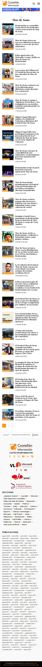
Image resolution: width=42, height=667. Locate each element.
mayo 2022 (32, 569)
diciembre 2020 (26, 581)
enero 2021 (15, 581)
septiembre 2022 (30, 566)
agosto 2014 (6, 635)
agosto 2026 (6, 536)
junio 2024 (24, 552)
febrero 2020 (24, 588)
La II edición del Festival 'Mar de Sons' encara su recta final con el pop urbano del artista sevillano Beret (26, 269)
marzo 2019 (32, 595)
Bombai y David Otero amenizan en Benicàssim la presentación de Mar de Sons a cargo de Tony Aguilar (26, 220)
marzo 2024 (14, 555)
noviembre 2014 (7, 633)
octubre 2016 (18, 616)
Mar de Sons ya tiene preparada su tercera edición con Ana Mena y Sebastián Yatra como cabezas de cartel (26, 203)
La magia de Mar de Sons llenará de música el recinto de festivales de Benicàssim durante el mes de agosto (27, 366)
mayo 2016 (32, 619)
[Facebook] (10, 456)
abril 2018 (5, 604)
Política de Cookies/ (17, 665)
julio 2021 (28, 576)
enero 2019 (15, 597)
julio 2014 (15, 635)
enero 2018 (33, 604)
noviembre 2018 (7, 600)
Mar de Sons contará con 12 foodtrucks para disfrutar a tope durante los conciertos (27, 88)
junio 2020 (24, 585)
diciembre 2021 (7, 574)
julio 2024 (15, 552)
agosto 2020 (6, 585)
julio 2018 (15, 602)
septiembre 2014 (30, 633)
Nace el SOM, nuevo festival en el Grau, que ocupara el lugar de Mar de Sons (26, 399)
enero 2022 (34, 571)
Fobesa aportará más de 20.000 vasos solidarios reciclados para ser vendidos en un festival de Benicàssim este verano (27, 286)
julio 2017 (28, 609)
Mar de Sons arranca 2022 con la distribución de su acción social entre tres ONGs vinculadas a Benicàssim (27, 252)
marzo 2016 (14, 621)
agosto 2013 (19, 642)
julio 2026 (15, 536)
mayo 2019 (14, 595)
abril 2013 (23, 645)
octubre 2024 (19, 550)
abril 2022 (5, 571)
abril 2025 (23, 545)
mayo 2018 (32, 602)
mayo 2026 (32, 536)
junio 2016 (23, 619)
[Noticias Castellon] (10, 3)
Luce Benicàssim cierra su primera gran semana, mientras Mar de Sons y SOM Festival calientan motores (27, 318)
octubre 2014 (19, 633)
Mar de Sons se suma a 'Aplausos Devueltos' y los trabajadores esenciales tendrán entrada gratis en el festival (27, 104)
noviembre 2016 (7, 616)
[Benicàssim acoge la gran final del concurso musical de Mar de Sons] (8, 171)
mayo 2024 (33, 552)
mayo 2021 (14, 578)
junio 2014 (23, 635)
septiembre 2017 (7, 609)
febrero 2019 (6, 597)
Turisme (5, 190)
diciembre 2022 (27, 564)
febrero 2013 (6, 647)
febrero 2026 (24, 538)
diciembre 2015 (7, 623)
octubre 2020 (19, 583)
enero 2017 (15, 614)
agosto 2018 (6, 602)
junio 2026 (23, 536)
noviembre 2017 (19, 607)
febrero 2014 (24, 637)
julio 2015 (28, 626)
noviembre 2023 (19, 557)
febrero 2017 (6, 614)
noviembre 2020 (7, 583)
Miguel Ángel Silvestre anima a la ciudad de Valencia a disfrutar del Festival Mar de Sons (26, 120)
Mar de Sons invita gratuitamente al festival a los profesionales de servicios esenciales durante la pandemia (26, 186)
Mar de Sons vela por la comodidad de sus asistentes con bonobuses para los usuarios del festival (27, 155)
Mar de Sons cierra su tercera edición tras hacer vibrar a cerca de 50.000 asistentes (27, 43)
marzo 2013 (32, 645)
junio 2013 (5, 645)
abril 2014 (5, 637)
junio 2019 (5, 595)
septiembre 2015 (7, 626)
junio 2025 (5, 545)
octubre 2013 (30, 640)
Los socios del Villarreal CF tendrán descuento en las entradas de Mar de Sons (27, 73)
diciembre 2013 (7, 640)
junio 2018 (23, 602)
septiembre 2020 (30, 583)
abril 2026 (5, 538)
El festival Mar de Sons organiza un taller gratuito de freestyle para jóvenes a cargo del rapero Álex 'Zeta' (27, 349)
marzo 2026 (14, 538)
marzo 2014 (14, 637)
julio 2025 (28, 543)
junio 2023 (5, 562)
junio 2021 (5, 578)
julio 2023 (28, 559)
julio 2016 (15, 619)
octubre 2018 (18, 600)
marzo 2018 (14, 604)
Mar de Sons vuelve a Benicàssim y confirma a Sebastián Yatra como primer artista (26, 236)
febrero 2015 (6, 630)
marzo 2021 (32, 578)
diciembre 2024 (27, 548)
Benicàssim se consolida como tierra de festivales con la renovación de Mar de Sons (27, 28)
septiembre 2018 (30, 600)
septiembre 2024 (30, 550)
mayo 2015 (14, 628)
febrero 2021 (6, 581)
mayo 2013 (14, 645)
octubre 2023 (31, 557)
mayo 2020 (33, 585)
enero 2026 (34, 538)
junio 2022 (23, 569)
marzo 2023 (33, 562)
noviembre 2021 (19, 574)
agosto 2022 (6, 569)
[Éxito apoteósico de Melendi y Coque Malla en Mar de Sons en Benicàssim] (8, 59)
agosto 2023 (19, 559)
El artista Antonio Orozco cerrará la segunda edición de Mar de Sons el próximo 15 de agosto (27, 414)
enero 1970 (18, 649)
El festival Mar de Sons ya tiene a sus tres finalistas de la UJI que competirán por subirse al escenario (27, 302)
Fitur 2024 (6, 34)
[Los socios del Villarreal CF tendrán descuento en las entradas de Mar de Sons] (8, 74)
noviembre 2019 (19, 590)
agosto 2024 (6, 552)
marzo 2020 (14, 588)
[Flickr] (27, 456)
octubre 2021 (30, 574)
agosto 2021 (19, 576)
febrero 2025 (6, 548)
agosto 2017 (19, 609)
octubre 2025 (30, 540)
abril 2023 (23, 562)
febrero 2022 (24, 571)
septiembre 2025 (7, 543)
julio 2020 (15, 585)
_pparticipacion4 (8, 108)
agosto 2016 (6, 619)
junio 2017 (5, 611)
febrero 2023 (6, 564)
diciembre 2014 (26, 630)
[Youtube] (23, 456)
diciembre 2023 (7, 557)
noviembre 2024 (7, 550)
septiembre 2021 (7, 576)
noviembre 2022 (7, 566)
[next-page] (13, 425)
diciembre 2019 (7, 590)
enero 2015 (15, 630)
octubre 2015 (30, 623)
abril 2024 (5, 555)
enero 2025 (16, 548)
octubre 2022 (19, 566)
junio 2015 (5, 628)
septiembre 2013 (7, 642)
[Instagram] (18, 456)
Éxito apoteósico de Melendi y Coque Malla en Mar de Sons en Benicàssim (27, 58)
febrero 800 (27, 649)
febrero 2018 (24, 604)
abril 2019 (23, 595)
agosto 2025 (19, 543)
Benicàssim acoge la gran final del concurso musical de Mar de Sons (27, 170)
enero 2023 (16, 564)
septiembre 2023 (7, 559)
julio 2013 (28, 642)
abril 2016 (5, 621)
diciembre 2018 (26, 597)
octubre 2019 (30, 590)
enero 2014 (34, 637)
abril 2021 (23, 578)
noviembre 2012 (7, 649)
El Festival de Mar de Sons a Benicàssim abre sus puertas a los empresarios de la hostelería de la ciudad (26, 383)
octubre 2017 (30, 607)
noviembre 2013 (19, 640)
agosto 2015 (19, 626)
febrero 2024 (24, 555)
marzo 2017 (32, 611)
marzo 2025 (32, 545)
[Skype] (32, 456)
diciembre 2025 (7, 540)
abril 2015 (23, 628)
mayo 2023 (14, 562)
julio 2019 (28, 593)
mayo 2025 (14, 545)
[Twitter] (14, 456)
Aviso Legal (25, 663)
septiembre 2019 (7, 593)
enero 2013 (16, 647)
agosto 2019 (19, 593)
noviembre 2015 (19, 623)
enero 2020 (34, 588)
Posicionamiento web (32, 665)
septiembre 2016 (30, 616)
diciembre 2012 (26, 647)
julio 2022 (15, 569)
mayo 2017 (14, 611)
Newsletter (6, 322)
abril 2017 (23, 611)
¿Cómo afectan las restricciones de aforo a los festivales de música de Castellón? (26, 334)
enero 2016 (33, 621)
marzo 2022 (14, 571)
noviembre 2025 (19, 540)
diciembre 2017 (7, 607)
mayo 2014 (32, 635)
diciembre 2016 (26, 614)
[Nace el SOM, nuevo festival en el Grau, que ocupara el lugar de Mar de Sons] (8, 400)
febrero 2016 (24, 621)
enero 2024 (34, 555)
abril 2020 (5, 588)
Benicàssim (6, 224)
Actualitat (6, 140)
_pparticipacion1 (8, 49)
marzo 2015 (32, 628)
